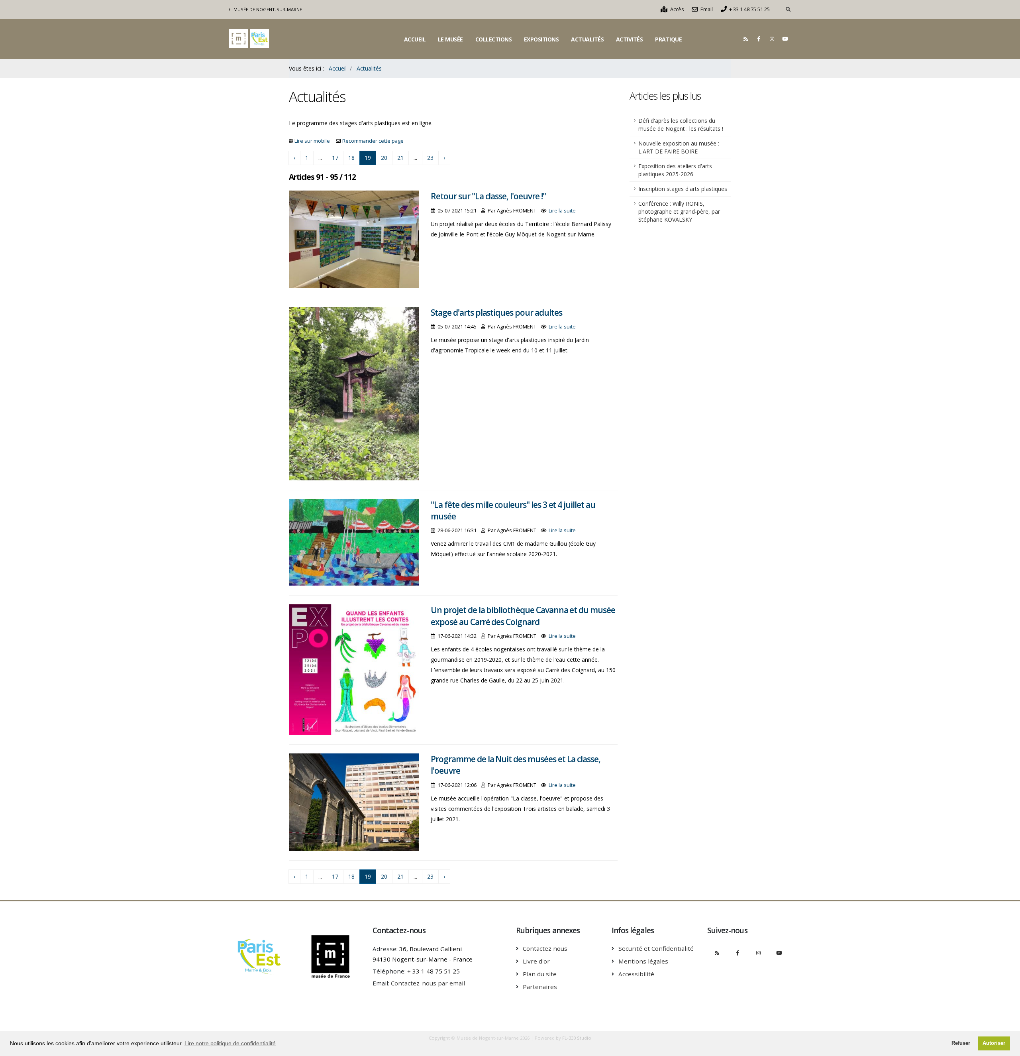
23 (430, 157)
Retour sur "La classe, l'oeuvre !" (488, 196)
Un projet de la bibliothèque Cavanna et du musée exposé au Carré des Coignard (523, 615)
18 (351, 157)
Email (706, 9)
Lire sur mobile (312, 141)
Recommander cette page (373, 141)
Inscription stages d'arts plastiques (682, 189)
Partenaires (540, 987)
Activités (629, 39)
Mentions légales (643, 961)
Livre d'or (536, 961)
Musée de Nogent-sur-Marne (267, 9)
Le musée (450, 39)
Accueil (415, 39)
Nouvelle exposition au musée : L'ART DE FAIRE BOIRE (678, 147)
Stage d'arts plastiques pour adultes (496, 312)
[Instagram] (771, 38)
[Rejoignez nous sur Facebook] (758, 38)
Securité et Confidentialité (656, 948)
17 (335, 157)
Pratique (668, 39)
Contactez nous (545, 948)
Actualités (587, 39)
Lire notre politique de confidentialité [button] (230, 1043)
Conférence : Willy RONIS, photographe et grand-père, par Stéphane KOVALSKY (679, 211)
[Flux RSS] (745, 38)
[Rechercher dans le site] (788, 9)
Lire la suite (562, 210)
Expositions (541, 39)
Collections (493, 39)
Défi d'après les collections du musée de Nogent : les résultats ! (680, 124)
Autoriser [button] (994, 1043)
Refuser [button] (960, 1043)
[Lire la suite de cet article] (354, 238)
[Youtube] (784, 38)
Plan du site (540, 974)
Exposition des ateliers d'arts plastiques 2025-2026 (675, 170)
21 (400, 157)
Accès (676, 9)
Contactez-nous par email (428, 983)
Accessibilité (636, 974)
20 (384, 157)
